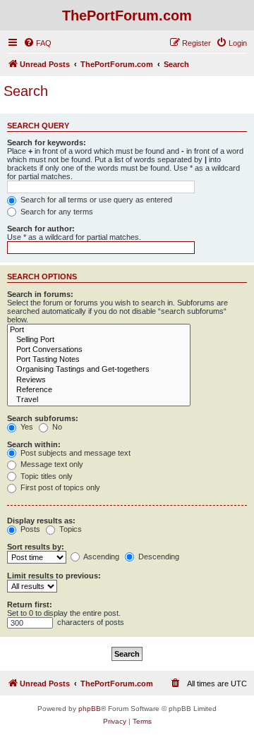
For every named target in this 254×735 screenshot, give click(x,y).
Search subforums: (42, 418)
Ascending (100, 556)
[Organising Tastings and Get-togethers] (98, 370)
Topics (69, 529)
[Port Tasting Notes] (98, 360)
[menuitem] (37, 43)
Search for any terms (55, 211)
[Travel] (98, 400)
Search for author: (41, 228)
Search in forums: (40, 294)
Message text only (50, 464)
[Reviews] (98, 380)
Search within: (34, 444)
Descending (157, 556)
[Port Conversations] (98, 350)
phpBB (89, 708)
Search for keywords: (46, 142)
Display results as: (41, 520)
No (56, 427)
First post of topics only (59, 487)
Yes (25, 427)
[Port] (98, 330)
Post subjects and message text (74, 453)
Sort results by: (35, 546)
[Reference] (98, 390)
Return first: (29, 604)
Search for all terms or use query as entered (95, 199)
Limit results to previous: (54, 575)
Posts (29, 529)
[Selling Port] (98, 340)
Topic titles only (45, 476)
